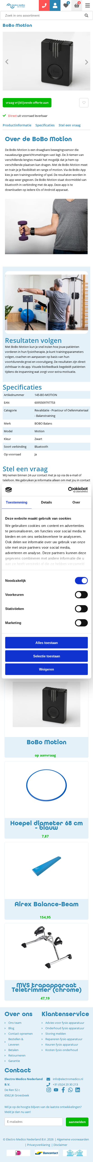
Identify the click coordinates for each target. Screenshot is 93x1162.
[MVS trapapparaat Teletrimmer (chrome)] (46, 961)
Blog (11, 1028)
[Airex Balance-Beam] (46, 880)
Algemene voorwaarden (73, 1139)
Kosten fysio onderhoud (61, 1050)
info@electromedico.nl (68, 1079)
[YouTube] (57, 1092)
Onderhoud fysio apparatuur (64, 1028)
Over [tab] (76, 502)
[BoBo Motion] (46, 718)
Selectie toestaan (46, 656)
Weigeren (46, 669)
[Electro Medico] (15, 6)
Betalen (13, 1050)
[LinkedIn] (79, 1092)
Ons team (14, 1023)
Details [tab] (46, 502)
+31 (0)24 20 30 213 (65, 1084)
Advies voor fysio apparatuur (64, 1023)
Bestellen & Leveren (15, 1042)
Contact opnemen (20, 1034)
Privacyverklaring (38, 1145)
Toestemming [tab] (16, 502)
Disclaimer (60, 1145)
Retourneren (17, 1055)
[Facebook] (64, 1092)
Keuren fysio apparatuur (61, 1044)
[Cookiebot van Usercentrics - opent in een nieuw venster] (68, 490)
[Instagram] (50, 1092)
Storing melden (55, 1034)
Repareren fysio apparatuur (63, 1039)
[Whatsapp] (71, 1092)
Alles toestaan (46, 643)
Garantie (14, 1061)
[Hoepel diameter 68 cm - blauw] (46, 799)
